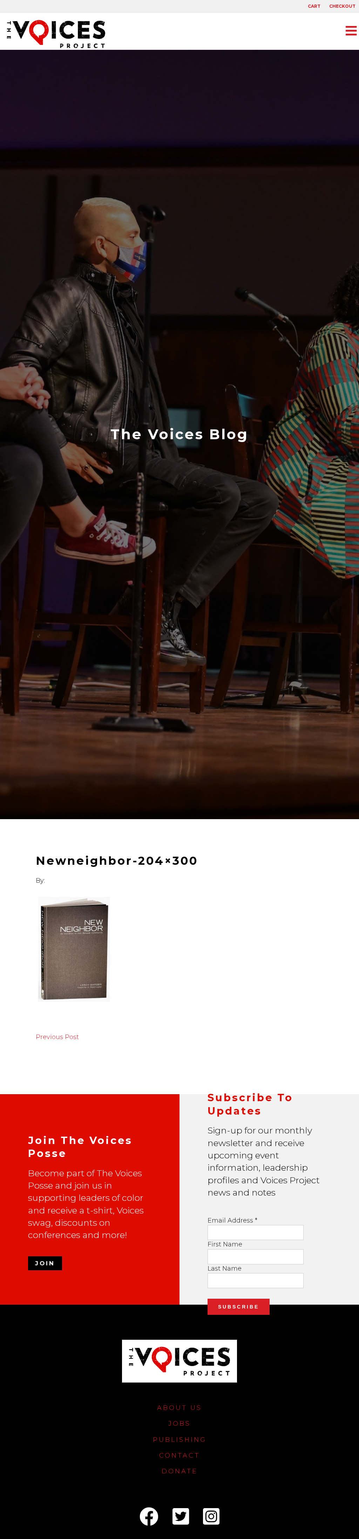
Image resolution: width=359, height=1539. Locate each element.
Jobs (179, 1423)
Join (45, 1263)
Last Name (225, 1268)
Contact (179, 1455)
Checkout (342, 6)
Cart (314, 6)
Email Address (232, 1220)
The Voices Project (59, 34)
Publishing (179, 1440)
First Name (225, 1244)
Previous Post (57, 1037)
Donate (180, 1471)
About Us (179, 1408)
